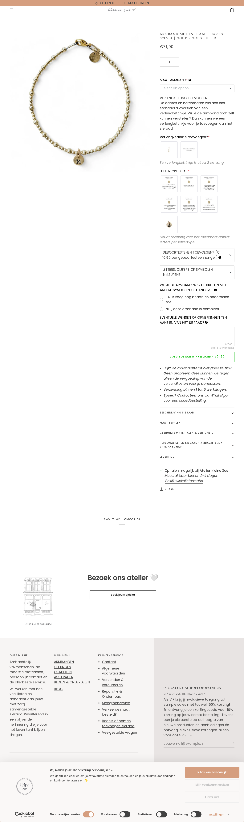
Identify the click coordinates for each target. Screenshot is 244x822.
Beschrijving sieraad (177, 412)
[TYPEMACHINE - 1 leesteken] (209, 183)
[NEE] (189, 149)
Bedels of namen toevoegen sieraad (118, 723)
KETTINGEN (62, 667)
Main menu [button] (62, 655)
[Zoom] (16, 165)
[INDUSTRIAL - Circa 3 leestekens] (189, 183)
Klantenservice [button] (110, 655)
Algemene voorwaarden (113, 671)
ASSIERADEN (63, 677)
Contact (109, 661)
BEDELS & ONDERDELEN (72, 682)
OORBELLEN (63, 672)
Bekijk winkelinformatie (184, 480)
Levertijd (167, 457)
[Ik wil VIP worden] (231, 743)
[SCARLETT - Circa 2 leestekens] (169, 183)
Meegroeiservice (116, 703)
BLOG (58, 688)
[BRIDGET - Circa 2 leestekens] (169, 204)
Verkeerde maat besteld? (116, 712)
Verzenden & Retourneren (113, 682)
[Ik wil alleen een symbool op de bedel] (169, 224)
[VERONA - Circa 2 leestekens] (189, 204)
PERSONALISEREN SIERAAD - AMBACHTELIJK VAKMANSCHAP (191, 445)
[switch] (125, 814)
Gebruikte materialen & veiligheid (187, 433)
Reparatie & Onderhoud (112, 694)
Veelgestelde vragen (119, 732)
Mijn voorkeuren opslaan (212, 784)
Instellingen (216, 814)
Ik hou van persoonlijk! (212, 772)
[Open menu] (15, 10)
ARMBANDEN (64, 661)
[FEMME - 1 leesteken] (209, 204)
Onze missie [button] (19, 655)
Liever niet (212, 797)
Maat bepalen (170, 423)
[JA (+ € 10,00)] (169, 149)
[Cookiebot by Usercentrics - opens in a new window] (24, 814)
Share (169, 489)
